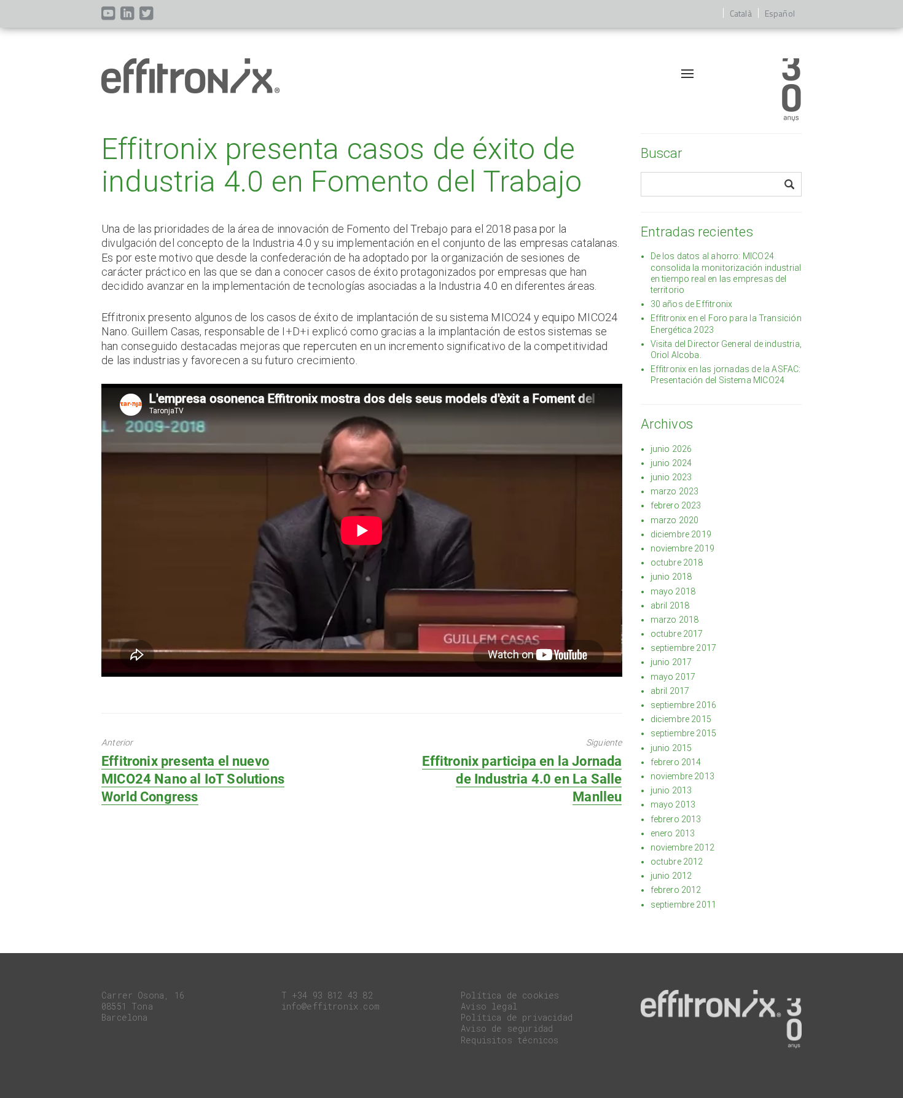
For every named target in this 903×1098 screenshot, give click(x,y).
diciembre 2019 (681, 534)
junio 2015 (671, 748)
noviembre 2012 (683, 847)
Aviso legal (489, 1006)
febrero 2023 (676, 505)
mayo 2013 (673, 804)
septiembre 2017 (684, 648)
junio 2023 (671, 477)
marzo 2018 (675, 620)
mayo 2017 (673, 677)
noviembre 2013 (683, 776)
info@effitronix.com (330, 1006)
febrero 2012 (676, 890)
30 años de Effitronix (692, 304)
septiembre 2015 (684, 733)
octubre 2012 (677, 861)
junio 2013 (671, 790)
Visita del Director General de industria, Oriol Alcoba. (726, 349)
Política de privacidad (517, 1017)
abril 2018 (670, 605)
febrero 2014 (676, 762)
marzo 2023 (675, 491)
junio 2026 (671, 449)
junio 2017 (671, 662)
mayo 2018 (673, 591)
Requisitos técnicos (509, 1040)
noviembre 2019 (683, 548)
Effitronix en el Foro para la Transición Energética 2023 (726, 323)
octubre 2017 (677, 634)
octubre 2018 (677, 562)
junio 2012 (671, 876)
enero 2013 (673, 833)
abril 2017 (670, 691)
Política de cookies (510, 995)
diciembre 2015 (681, 719)
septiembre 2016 (684, 705)
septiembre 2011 (684, 904)
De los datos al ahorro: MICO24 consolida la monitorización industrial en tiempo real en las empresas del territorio (726, 273)
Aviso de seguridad (507, 1028)
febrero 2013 (676, 819)
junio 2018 (671, 577)
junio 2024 (671, 463)
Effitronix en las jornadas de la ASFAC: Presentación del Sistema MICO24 (726, 374)
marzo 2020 (675, 520)
